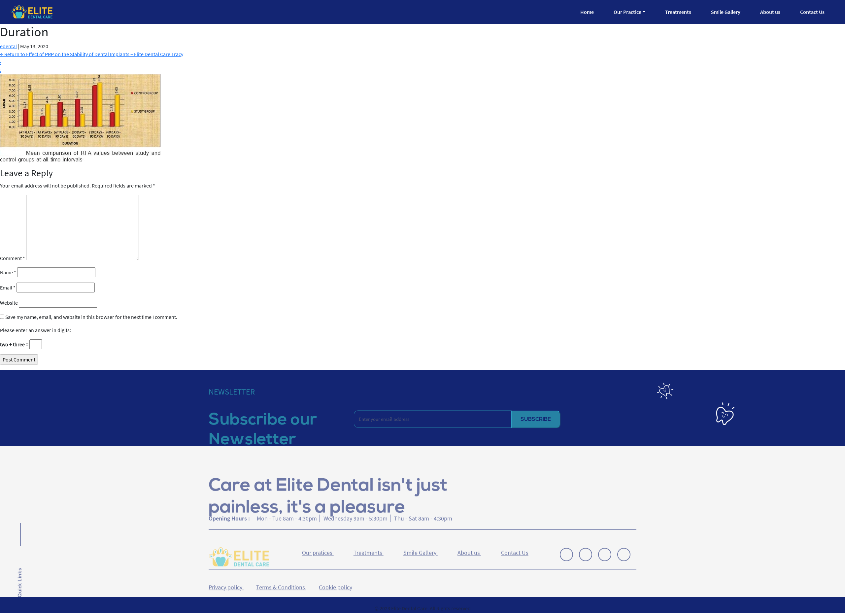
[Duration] (80, 117)
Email (8, 287)
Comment (12, 258)
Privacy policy (226, 578)
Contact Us (812, 12)
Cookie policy (335, 578)
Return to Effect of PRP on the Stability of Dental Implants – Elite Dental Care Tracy (91, 54)
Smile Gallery (725, 12)
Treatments (678, 12)
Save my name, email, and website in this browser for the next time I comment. (91, 317)
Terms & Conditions (281, 578)
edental (8, 46)
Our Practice (627, 12)
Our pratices (318, 549)
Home (587, 12)
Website (9, 302)
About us (770, 12)
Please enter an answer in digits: (35, 330)
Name (8, 272)
